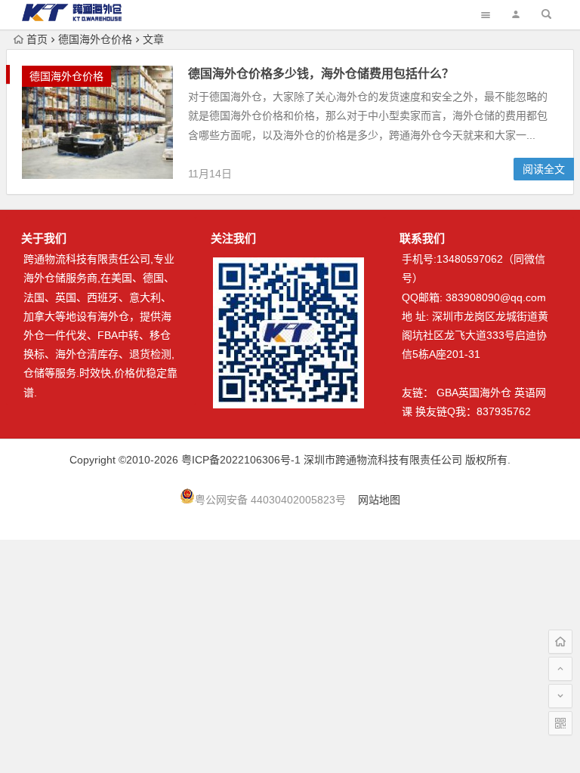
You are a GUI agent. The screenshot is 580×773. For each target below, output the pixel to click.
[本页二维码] (560, 723)
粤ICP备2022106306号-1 (241, 460)
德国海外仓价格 (95, 39)
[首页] (560, 642)
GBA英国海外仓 (474, 392)
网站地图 (379, 500)
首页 (37, 39)
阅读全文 (544, 169)
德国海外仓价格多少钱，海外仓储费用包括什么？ (321, 73)
